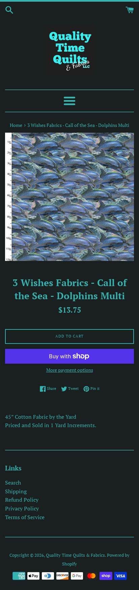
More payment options (69, 370)
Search (13, 482)
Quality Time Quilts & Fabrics (75, 555)
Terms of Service (25, 517)
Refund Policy (21, 499)
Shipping (16, 491)
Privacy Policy (22, 508)
